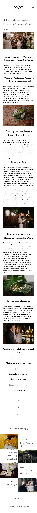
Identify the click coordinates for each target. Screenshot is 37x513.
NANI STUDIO (18, 499)
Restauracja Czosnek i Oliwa (22, 363)
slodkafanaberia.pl (21, 379)
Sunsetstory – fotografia (21, 358)
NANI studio (21, 390)
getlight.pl (19, 368)
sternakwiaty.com (23, 374)
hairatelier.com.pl (22, 385)
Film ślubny (6, 29)
